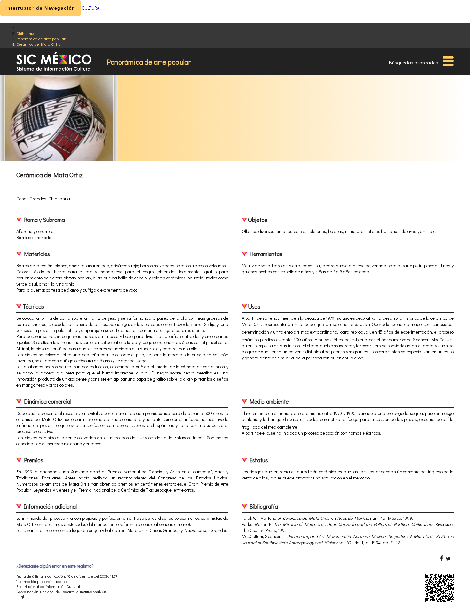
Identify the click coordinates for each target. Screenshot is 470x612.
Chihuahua (25, 33)
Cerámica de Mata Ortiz (38, 44)
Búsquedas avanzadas (413, 62)
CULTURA (90, 8)
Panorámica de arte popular (41, 38)
